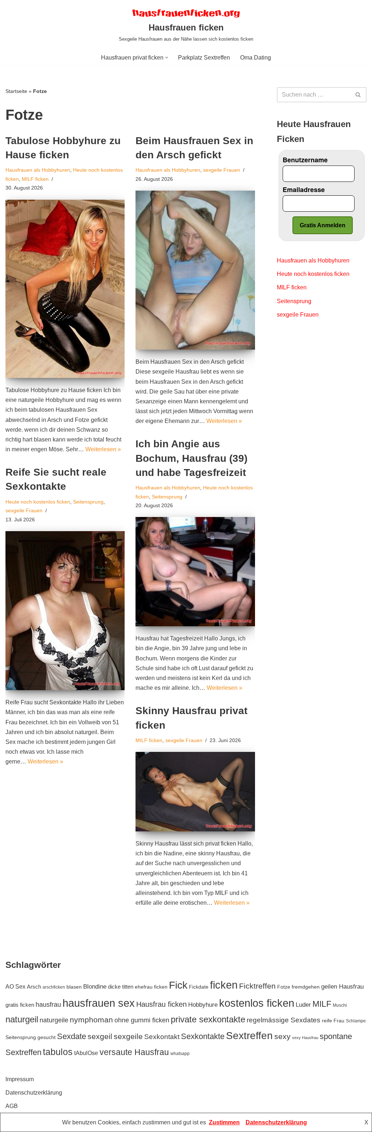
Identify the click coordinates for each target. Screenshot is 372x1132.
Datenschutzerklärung (33, 1093)
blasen (74, 987)
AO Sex (15, 987)
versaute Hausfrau (134, 1052)
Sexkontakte (203, 1036)
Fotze (283, 987)
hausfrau (48, 1004)
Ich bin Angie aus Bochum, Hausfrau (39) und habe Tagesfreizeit (191, 458)
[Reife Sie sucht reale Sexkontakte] (65, 610)
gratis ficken (19, 1005)
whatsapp (180, 1053)
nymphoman (91, 1019)
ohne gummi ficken (141, 1020)
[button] (166, 57)
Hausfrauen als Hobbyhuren (37, 170)
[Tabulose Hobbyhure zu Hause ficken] (65, 289)
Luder (303, 1004)
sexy (282, 1036)
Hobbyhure (203, 1004)
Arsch (34, 987)
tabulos (58, 1052)
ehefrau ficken (151, 987)
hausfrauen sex (98, 1003)
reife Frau (333, 1020)
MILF (321, 1004)
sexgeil (100, 1036)
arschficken (54, 987)
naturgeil (21, 1019)
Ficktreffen (257, 986)
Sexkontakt (161, 1037)
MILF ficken (35, 179)
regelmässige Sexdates (283, 1020)
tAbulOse (86, 1053)
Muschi (340, 1005)
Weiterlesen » (103, 449)
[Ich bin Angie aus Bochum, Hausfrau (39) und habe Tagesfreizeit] (195, 571)
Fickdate (199, 987)
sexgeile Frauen (221, 170)
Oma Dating (255, 57)
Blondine (94, 986)
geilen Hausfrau (342, 986)
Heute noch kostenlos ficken (37, 502)
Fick (178, 985)
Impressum (19, 1079)
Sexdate (71, 1036)
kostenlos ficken (256, 1003)
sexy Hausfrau (305, 1037)
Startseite (16, 91)
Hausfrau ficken (161, 1004)
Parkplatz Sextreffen (204, 57)
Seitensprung (167, 497)
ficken (224, 985)
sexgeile (128, 1036)
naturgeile (54, 1020)
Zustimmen (224, 1122)
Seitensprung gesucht (30, 1037)
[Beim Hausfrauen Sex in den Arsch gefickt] (195, 270)
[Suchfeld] (358, 94)
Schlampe (356, 1020)
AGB (11, 1106)
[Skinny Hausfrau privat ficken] (195, 791)
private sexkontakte (208, 1019)
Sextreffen (249, 1035)
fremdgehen (306, 987)
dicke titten (120, 987)
